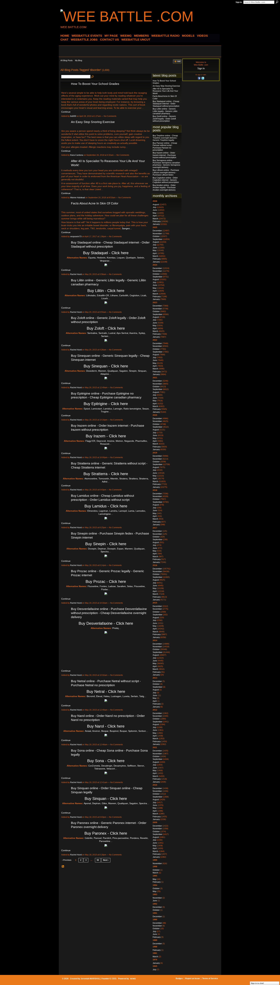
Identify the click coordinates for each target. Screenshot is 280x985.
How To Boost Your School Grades (95, 83)
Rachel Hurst (76, 274)
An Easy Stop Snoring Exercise (93, 122)
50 (98, 860)
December (157, 231)
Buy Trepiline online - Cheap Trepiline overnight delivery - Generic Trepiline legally (165, 137)
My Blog (78, 60)
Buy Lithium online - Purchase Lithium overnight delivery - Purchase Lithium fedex (166, 172)
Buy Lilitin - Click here (105, 290)
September (157, 239)
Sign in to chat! (257, 983)
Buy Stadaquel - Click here (105, 253)
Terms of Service (210, 978)
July (154, 207)
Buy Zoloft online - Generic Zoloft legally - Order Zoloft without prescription (164, 118)
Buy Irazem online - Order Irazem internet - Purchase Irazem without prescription (164, 155)
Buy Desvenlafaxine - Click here (106, 623)
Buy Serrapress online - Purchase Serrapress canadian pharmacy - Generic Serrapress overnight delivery (166, 164)
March (155, 219)
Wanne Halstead (77, 197)
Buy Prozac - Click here (106, 581)
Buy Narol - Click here (105, 726)
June (155, 210)
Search (277, 2)
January (156, 224)
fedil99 (73, 116)
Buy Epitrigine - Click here (106, 403)
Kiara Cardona (76, 155)
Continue (65, 111)
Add (178, 61)
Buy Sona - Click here (105, 761)
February (157, 221)
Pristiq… (116, 628)
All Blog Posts (66, 60)
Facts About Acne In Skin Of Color (94, 203)
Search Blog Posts (92, 76)
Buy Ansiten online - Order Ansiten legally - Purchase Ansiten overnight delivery (164, 187)
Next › (106, 860)
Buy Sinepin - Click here (105, 544)
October (156, 236)
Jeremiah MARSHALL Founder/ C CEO (98, 979)
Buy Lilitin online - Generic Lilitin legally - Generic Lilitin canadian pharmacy (165, 111)
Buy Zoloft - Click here (106, 328)
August (156, 204)
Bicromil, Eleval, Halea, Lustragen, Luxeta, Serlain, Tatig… (116, 696)
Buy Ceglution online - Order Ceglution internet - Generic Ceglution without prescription (166, 180)
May (154, 213)
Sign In (239, 2)
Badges (179, 978)
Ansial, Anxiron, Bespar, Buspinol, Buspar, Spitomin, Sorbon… (116, 731)
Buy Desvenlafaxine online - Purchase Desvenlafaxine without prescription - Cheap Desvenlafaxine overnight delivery (109, 613)
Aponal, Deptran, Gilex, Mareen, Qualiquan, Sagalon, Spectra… (116, 803)
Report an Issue (192, 978)
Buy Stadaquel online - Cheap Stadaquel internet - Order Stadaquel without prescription (166, 103)
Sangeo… (127, 228)
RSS (63, 866)
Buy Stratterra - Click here (105, 474)
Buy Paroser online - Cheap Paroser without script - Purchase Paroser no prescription (165, 146)
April (155, 216)
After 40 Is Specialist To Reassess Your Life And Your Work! (165, 91)
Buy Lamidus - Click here (105, 506)
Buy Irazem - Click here (106, 436)
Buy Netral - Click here (106, 691)
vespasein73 (76, 236)
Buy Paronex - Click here (105, 833)
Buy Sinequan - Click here (106, 366)
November (157, 233)
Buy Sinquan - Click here (106, 798)
